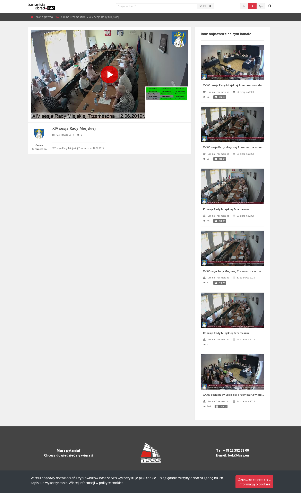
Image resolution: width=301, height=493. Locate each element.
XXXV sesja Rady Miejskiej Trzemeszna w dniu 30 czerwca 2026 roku (233, 271)
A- (244, 6)
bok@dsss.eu (238, 455)
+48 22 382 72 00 (236, 450)
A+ (261, 6)
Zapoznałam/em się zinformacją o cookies (254, 481)
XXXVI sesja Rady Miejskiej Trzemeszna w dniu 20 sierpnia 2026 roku (233, 147)
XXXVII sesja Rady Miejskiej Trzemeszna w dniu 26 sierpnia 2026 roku (233, 85)
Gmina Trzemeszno (73, 17)
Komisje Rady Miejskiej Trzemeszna (226, 209)
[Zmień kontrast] (270, 6)
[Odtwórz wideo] (109, 74)
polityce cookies (111, 483)
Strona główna (44, 17)
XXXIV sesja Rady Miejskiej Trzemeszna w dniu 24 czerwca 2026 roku (233, 394)
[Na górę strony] (288, 467)
